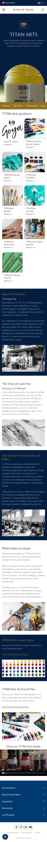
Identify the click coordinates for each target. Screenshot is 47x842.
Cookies (37, 832)
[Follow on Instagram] (21, 827)
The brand (17, 105)
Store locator (10, 3)
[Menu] (6, 9)
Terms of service (12, 832)
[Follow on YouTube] (30, 827)
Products (6, 105)
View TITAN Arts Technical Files (15, 707)
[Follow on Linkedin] (26, 827)
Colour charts (32, 105)
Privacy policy (27, 832)
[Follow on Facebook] (16, 827)
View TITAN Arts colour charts (15, 654)
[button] (41, 3)
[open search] (42, 9)
